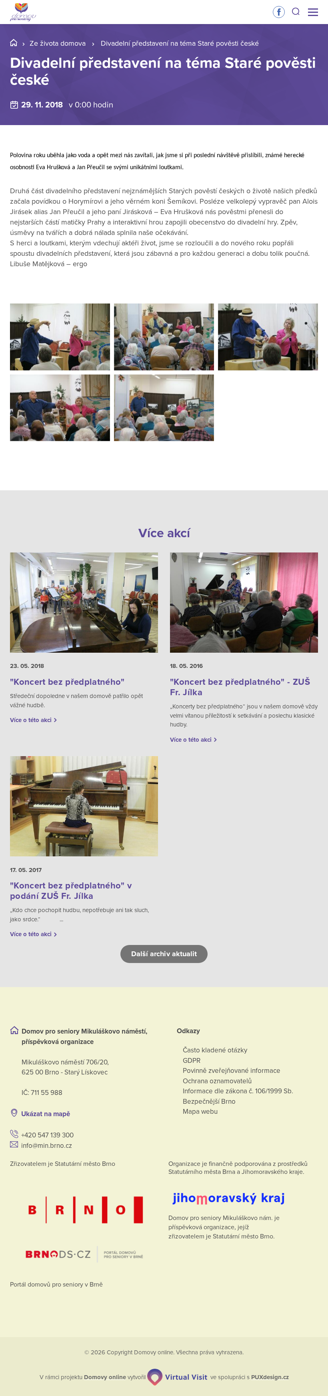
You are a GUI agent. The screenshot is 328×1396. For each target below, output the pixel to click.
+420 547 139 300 (47, 1135)
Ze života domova (58, 43)
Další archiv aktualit (164, 953)
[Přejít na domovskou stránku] (23, 12)
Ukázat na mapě (45, 1114)
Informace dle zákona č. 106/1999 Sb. (238, 1091)
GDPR (191, 1060)
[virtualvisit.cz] (177, 1377)
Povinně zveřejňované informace (231, 1070)
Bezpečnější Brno (209, 1101)
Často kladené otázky (215, 1050)
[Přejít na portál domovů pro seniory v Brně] (85, 1222)
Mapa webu (200, 1111)
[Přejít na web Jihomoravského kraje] (243, 1192)
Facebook (279, 12)
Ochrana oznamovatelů (217, 1081)
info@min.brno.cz (46, 1145)
